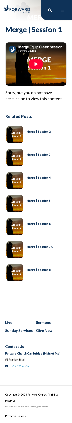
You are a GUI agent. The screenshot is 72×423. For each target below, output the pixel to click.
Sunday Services (19, 330)
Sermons (43, 322)
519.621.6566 (20, 366)
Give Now (44, 330)
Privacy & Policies (15, 416)
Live (8, 322)
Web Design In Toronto (37, 406)
